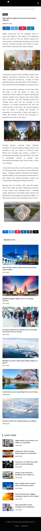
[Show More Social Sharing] (37, 28)
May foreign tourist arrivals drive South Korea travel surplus (25, 485)
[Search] (38, 3)
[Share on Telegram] (30, 28)
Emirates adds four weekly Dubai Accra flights (19, 421)
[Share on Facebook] (6, 28)
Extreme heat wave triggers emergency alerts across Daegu (27, 495)
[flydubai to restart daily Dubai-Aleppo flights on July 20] (20, 348)
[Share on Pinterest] (22, 28)
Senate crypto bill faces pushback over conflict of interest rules (24, 475)
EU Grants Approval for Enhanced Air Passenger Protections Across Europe (19, 331)
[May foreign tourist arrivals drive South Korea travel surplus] (20, 255)
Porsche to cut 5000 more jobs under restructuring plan (26, 463)
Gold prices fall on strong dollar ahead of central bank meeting (25, 453)
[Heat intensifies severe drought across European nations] (7, 507)
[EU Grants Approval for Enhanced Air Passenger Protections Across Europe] (20, 317)
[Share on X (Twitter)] (14, 28)
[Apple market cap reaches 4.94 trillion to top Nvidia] (7, 443)
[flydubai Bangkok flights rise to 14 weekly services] (20, 286)
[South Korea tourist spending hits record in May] (20, 379)
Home (4, 9)
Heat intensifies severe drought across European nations (24, 507)
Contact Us (24, 526)
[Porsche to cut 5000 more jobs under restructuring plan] (7, 464)
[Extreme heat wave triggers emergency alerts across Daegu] (7, 496)
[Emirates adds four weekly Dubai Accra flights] (20, 408)
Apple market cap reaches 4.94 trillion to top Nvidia (26, 441)
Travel (5, 14)
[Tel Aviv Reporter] (20, 3)
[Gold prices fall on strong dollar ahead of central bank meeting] (7, 453)
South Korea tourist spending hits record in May (20, 392)
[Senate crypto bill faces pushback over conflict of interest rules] (7, 475)
